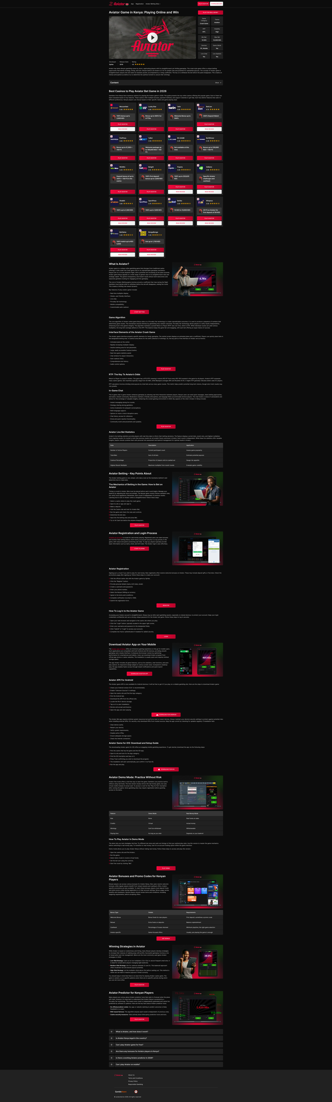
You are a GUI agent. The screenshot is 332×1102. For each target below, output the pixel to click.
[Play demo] (152, 37)
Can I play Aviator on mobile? (128, 1064)
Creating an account (115, 537)
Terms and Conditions (135, 1078)
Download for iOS (167, 769)
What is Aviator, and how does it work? (132, 1032)
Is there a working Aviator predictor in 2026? (134, 1058)
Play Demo (166, 868)
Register (166, 605)
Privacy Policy (133, 1081)
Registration (140, 4)
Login (166, 636)
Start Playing (139, 548)
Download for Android (167, 714)
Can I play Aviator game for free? (129, 1045)
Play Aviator (203, 4)
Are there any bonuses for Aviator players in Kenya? (137, 1051)
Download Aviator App (139, 673)
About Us (131, 1075)
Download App (216, 4)
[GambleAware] (121, 1092)
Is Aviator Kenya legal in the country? (131, 1038)
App (132, 4)
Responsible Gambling (135, 1084)
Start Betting (139, 312)
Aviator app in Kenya (118, 649)
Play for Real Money (210, 12)
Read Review (122, 129)
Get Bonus (166, 938)
